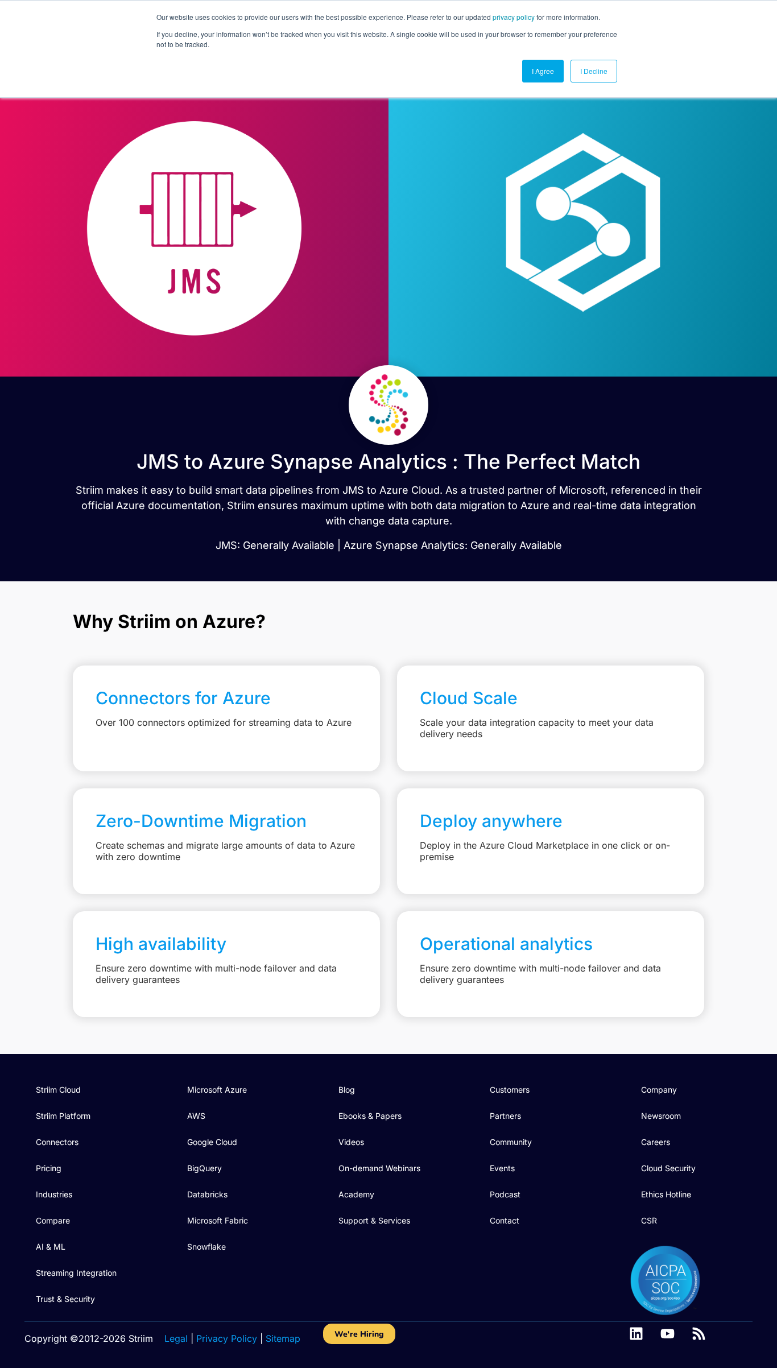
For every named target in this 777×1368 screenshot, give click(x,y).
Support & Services (374, 1220)
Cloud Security (668, 1168)
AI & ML (50, 1246)
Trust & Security (65, 1299)
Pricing (48, 1168)
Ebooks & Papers (370, 1116)
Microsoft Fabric (217, 1220)
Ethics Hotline (666, 1194)
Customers (510, 1089)
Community (511, 1142)
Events (502, 1168)
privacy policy (514, 17)
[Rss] (699, 1334)
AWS (196, 1116)
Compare (53, 1220)
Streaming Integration (76, 1273)
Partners (505, 1116)
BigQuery (204, 1168)
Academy (356, 1194)
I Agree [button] (543, 71)
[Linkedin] (636, 1334)
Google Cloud (212, 1142)
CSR (649, 1220)
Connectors (57, 1142)
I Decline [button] (593, 71)
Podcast (505, 1194)
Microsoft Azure (217, 1089)
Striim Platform (63, 1116)
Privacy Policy (226, 1338)
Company (659, 1089)
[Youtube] (667, 1334)
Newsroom (661, 1116)
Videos (351, 1142)
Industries (54, 1194)
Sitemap (283, 1338)
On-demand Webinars (379, 1168)
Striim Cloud (58, 1089)
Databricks (207, 1194)
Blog (346, 1089)
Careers (655, 1142)
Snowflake (206, 1246)
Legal (176, 1338)
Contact (504, 1220)
